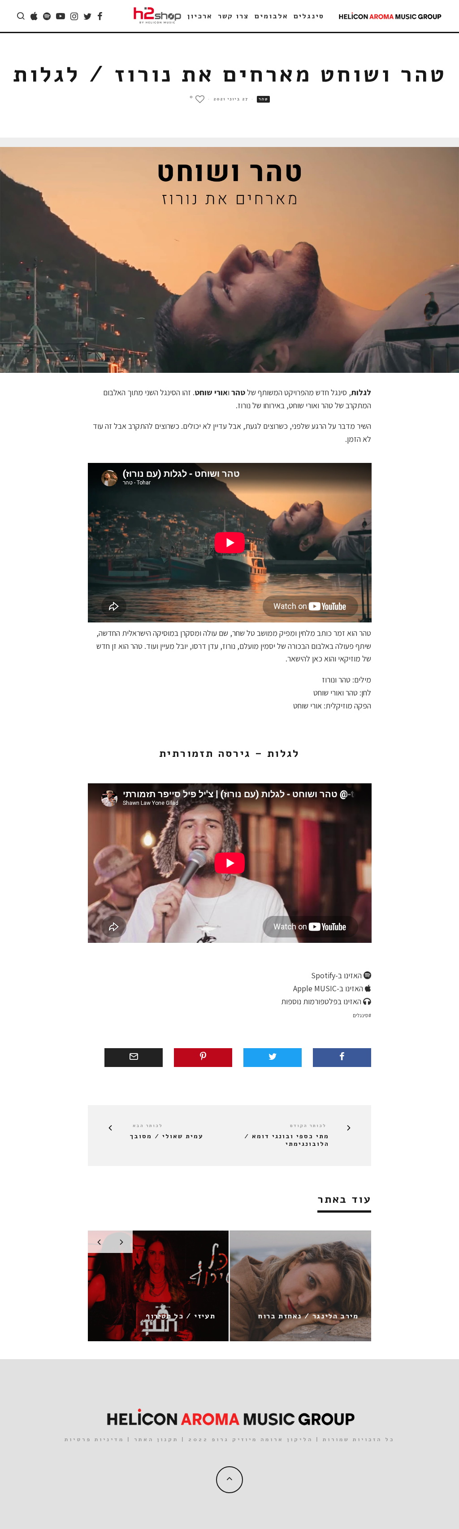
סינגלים (309, 16)
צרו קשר (233, 16)
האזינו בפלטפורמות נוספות (322, 1001)
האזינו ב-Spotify (337, 975)
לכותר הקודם (308, 1126)
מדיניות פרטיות (94, 1439)
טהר (263, 99)
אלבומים (271, 16)
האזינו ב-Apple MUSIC (329, 988)
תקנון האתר (156, 1439)
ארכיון (199, 16)
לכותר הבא (148, 1126)
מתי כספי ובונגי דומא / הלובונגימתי (286, 1140)
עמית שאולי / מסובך (167, 1136)
